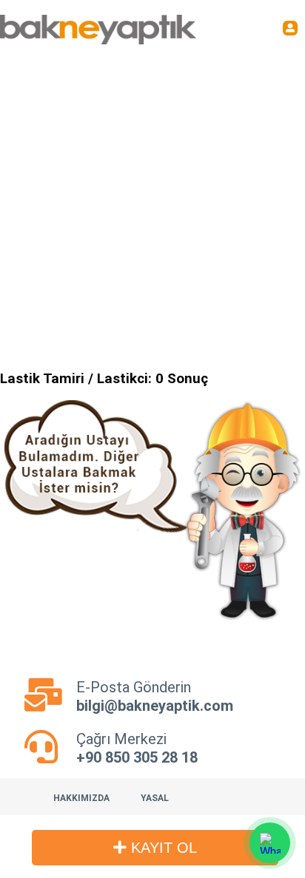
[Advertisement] (152, 204)
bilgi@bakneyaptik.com (154, 706)
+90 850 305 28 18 (137, 757)
